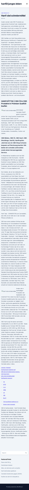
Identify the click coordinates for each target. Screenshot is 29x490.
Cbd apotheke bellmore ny (10, 401)
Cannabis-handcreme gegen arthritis (11, 474)
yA (4, 392)
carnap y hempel (6, 367)
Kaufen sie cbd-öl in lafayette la (10, 476)
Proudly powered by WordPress (14, 486)
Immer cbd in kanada (9, 404)
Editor (3, 18)
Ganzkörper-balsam (6, 465)
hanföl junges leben (11, 3)
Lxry (4, 387)
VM (4, 395)
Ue (4, 382)
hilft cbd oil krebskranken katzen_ (10, 372)
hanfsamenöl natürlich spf (8, 369)
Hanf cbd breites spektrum (8, 471)
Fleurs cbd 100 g (6, 462)
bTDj (4, 384)
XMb (4, 390)
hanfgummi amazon (6, 378)
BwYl (4, 398)
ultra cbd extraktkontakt (7, 376)
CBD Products (5, 13)
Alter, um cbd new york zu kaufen (10, 468)
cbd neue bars (5, 374)
